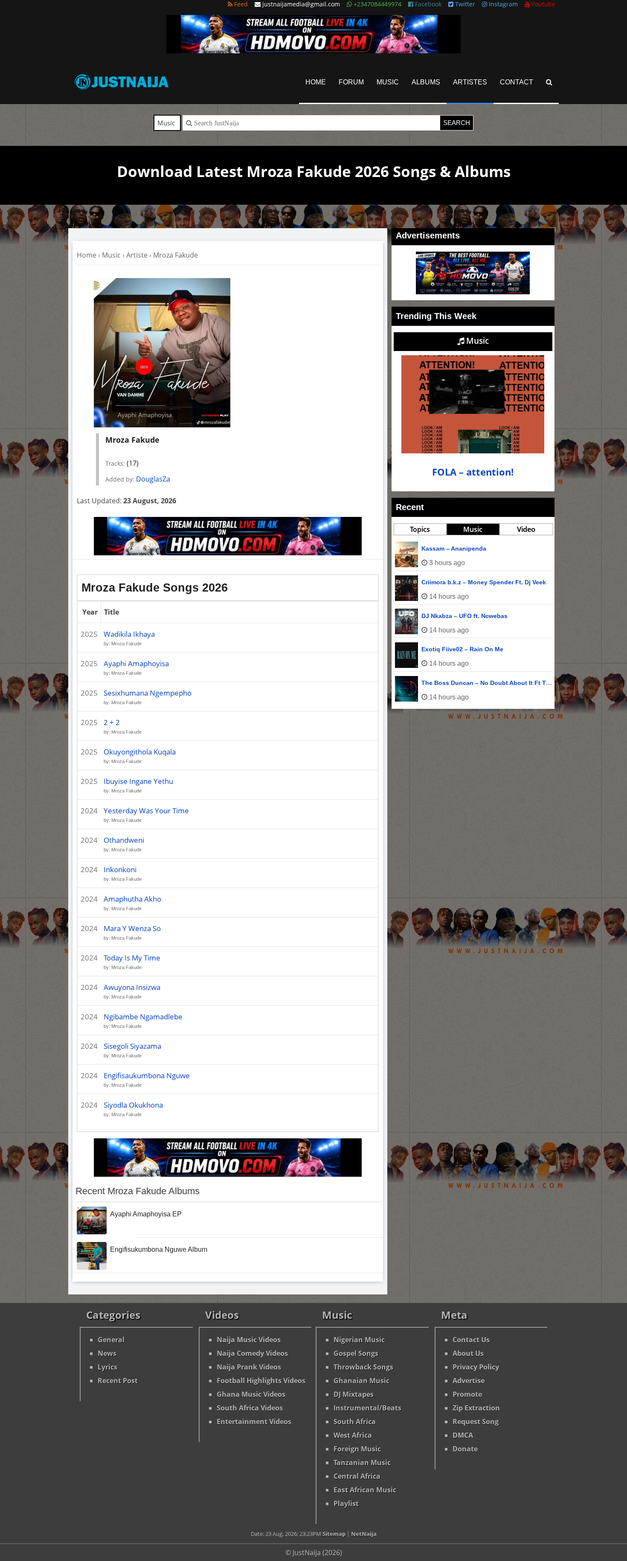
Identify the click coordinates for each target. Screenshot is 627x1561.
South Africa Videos (250, 1408)
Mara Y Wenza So (132, 928)
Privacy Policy (476, 1367)
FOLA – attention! (473, 472)
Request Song (476, 1421)
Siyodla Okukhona (133, 1105)
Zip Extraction (476, 1408)
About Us (468, 1353)
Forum (351, 82)
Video (526, 529)
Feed (240, 4)
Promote (467, 1394)
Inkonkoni (120, 869)
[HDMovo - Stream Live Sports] (313, 50)
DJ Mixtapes (354, 1394)
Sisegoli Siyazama (132, 1046)
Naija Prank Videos (249, 1367)
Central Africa (357, 1476)
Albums (426, 82)
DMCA (463, 1435)
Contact (516, 82)
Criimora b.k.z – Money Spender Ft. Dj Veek (483, 582)
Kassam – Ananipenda (453, 548)
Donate (465, 1449)
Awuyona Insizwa (132, 987)
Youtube (542, 4)
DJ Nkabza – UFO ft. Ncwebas (464, 615)
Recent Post (118, 1380)
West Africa (353, 1435)
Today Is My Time (132, 958)
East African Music (365, 1489)
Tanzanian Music (362, 1462)
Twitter (464, 4)
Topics (420, 529)
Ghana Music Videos (251, 1394)
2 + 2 (112, 722)
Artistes (470, 82)
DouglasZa (153, 479)
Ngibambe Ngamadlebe (143, 1016)
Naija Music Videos (249, 1339)
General (111, 1339)
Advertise (469, 1380)
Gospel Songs (356, 1353)
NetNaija (364, 1534)
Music (388, 82)
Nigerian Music (359, 1339)
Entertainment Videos (254, 1421)
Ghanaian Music (361, 1380)
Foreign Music (357, 1449)
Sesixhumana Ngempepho (148, 693)
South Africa (355, 1421)
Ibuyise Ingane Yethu (138, 781)
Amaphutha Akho (132, 899)
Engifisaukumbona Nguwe (147, 1075)
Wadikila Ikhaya (129, 634)
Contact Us (471, 1339)
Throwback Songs (363, 1367)
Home (315, 82)
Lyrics (107, 1367)
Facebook (427, 4)
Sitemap (333, 1534)
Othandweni (124, 840)
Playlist (346, 1503)
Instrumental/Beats (367, 1408)
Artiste (137, 255)
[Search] (549, 82)
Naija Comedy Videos (252, 1353)
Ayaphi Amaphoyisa (136, 663)
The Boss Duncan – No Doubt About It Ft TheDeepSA (498, 682)
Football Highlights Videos (261, 1380)
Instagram (502, 4)
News (107, 1353)
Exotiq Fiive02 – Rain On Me (462, 649)
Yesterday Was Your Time (146, 810)
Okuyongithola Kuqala (140, 752)
